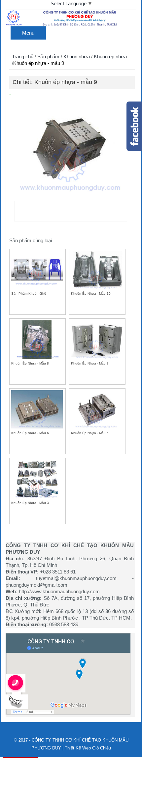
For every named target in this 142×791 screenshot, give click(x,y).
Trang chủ (22, 56)
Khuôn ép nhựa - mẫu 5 (90, 433)
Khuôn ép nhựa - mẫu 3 (30, 503)
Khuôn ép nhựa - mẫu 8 (30, 363)
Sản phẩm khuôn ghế (28, 293)
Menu (28, 33)
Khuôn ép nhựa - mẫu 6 (30, 433)
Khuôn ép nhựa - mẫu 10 (91, 293)
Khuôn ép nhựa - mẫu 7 (90, 363)
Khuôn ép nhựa (110, 56)
